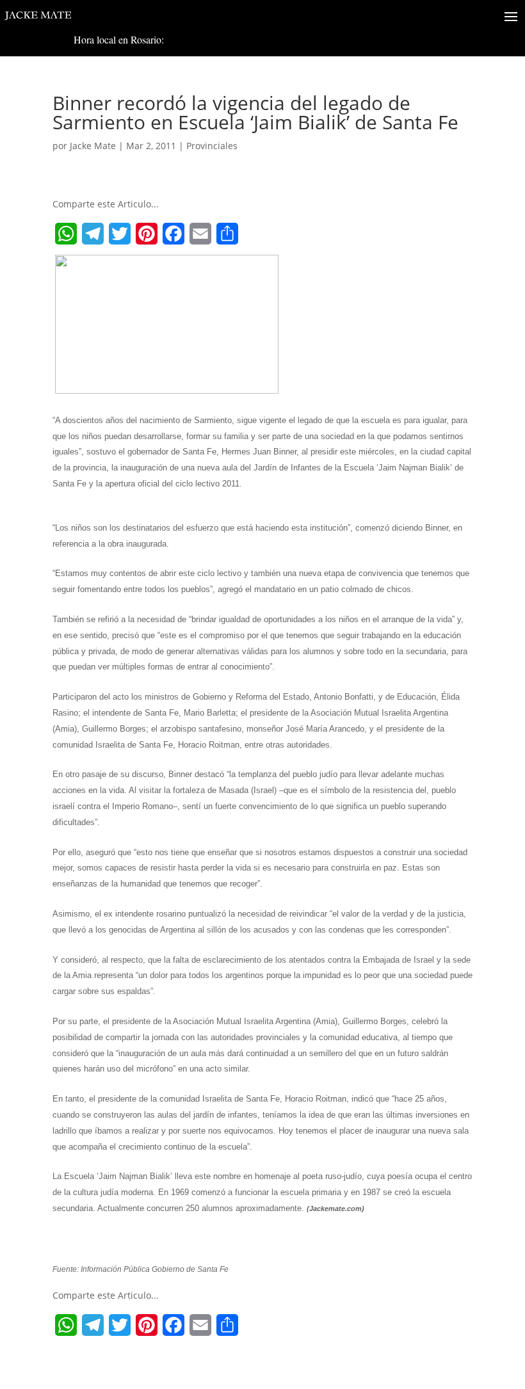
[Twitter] (119, 234)
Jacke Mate (93, 146)
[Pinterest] (146, 234)
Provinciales (212, 146)
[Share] (227, 234)
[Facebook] (173, 234)
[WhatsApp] (65, 234)
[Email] (200, 234)
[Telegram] (92, 234)
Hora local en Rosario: (119, 39)
